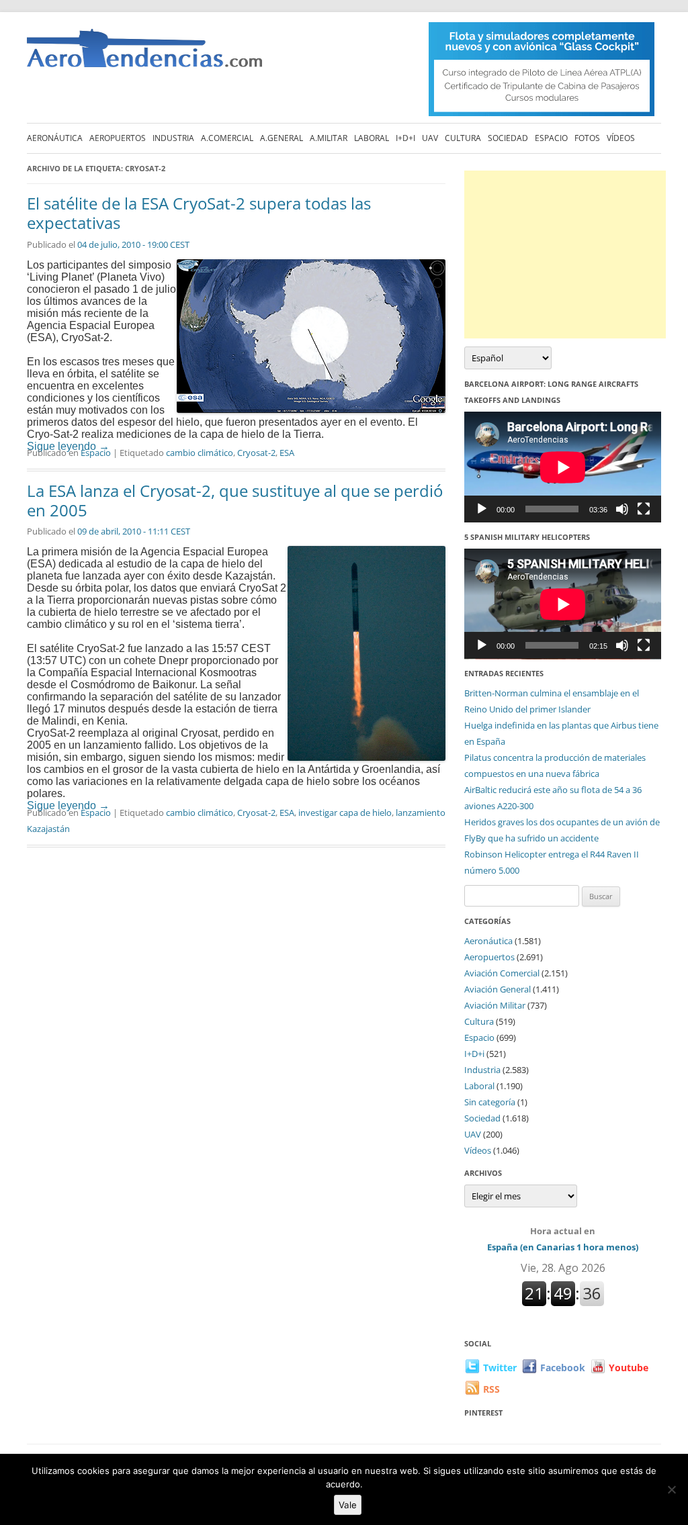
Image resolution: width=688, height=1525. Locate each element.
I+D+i (405, 138)
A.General (281, 138)
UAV (430, 138)
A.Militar (328, 138)
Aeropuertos (117, 138)
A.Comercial (227, 138)
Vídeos (621, 138)
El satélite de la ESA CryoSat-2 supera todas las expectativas (199, 213)
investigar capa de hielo (345, 812)
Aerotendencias (144, 54)
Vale (348, 1504)
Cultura (463, 138)
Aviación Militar (494, 1005)
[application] (562, 467)
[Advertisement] (565, 254)
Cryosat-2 (256, 453)
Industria (173, 138)
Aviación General (497, 989)
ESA (287, 453)
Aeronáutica (55, 138)
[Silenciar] (622, 509)
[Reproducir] (481, 509)
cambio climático (199, 453)
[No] (671, 1489)
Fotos (587, 138)
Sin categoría (489, 1102)
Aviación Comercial (502, 973)
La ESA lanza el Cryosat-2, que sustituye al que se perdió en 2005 (235, 500)
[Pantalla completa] (643, 509)
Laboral (371, 138)
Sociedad (508, 138)
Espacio (551, 138)
